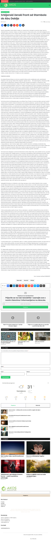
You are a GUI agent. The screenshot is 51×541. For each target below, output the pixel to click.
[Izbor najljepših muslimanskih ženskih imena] (4, 428)
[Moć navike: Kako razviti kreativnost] (13, 448)
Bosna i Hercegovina (5, 519)
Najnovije (38, 405)
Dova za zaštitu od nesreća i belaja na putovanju (20, 421)
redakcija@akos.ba (5, 522)
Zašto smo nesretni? (39, 341)
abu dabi (19, 280)
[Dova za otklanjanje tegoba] (38, 448)
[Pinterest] (14, 25)
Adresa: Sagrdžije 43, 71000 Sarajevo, (8, 517)
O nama (2, 501)
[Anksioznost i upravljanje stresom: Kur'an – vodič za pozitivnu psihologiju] (13, 466)
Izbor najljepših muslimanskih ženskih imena (19, 426)
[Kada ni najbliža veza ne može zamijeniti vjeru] (38, 466)
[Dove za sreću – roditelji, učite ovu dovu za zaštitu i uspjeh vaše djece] (4, 411)
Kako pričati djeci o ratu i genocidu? (23, 342)
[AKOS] (10, 5)
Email (2, 371)
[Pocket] (32, 286)
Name (2, 366)
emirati (26, 280)
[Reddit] (17, 25)
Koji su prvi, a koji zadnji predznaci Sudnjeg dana (20, 432)
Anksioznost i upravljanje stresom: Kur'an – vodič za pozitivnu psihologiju (23, 1)
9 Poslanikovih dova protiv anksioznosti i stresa (19, 415)
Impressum (3, 504)
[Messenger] (20, 25)
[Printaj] (44, 286)
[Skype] (35, 286)
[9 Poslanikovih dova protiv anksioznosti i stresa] (4, 417)
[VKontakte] (26, 286)
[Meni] (1, 5)
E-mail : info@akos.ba (5, 520)
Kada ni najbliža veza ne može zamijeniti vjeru (36, 475)
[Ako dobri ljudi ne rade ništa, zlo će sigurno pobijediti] (8, 336)
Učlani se (3, 506)
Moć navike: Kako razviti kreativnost (12, 456)
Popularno (13, 405)
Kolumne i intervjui (9, 9)
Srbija (32, 280)
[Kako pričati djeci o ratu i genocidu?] (25, 336)
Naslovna (3, 9)
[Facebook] (2, 25)
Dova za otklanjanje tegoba (35, 456)
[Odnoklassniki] (29, 286)
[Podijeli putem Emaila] (23, 25)
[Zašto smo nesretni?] (42, 336)
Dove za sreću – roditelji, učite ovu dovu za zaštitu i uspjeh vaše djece (24, 410)
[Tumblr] (11, 25)
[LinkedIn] (8, 25)
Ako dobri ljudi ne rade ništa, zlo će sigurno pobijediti (8, 342)
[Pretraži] (49, 5)
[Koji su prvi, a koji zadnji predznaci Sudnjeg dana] (4, 433)
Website (28, 371)
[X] (5, 25)
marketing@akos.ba (5, 528)
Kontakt (2, 503)
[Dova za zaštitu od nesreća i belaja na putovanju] (4, 422)
